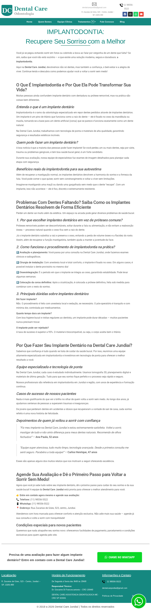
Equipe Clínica (65, 22)
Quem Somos (45, 22)
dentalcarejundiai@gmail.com (94, 8)
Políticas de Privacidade (112, 596)
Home (29, 22)
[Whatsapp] (135, 14)
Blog (122, 22)
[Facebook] (125, 14)
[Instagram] (130, 14)
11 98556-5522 (114, 581)
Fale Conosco (107, 22)
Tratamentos (84, 22)
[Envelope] (141, 14)
